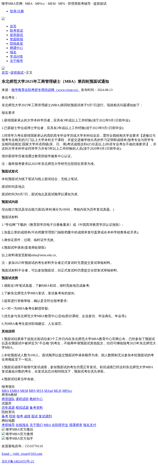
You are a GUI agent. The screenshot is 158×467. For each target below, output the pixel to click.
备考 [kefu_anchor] (5, 416)
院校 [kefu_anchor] (12, 416)
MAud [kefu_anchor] (48, 390)
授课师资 (75, 425)
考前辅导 (8, 425)
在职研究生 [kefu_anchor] (60, 425)
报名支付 (89, 425)
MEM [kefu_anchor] (24, 390)
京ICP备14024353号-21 (18, 461)
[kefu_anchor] (3, 68)
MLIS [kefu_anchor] (58, 390)
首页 (5, 72)
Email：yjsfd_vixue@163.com (22, 453)
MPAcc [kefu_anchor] (67, 390)
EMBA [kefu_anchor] (14, 390)
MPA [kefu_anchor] (32, 390)
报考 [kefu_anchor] (19, 416)
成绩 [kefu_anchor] (27, 416)
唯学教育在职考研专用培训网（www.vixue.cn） (46, 90)
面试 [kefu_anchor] (34, 416)
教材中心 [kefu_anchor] (36, 399)
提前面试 (17, 72)
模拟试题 (22, 407)
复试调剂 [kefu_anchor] (45, 416)
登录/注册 (17, 11)
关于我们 (36, 425)
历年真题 (8, 407)
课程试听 (22, 399)
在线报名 (22, 425)
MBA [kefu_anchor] (5, 390)
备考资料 (36, 407)
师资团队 (8, 399)
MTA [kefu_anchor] (39, 390)
